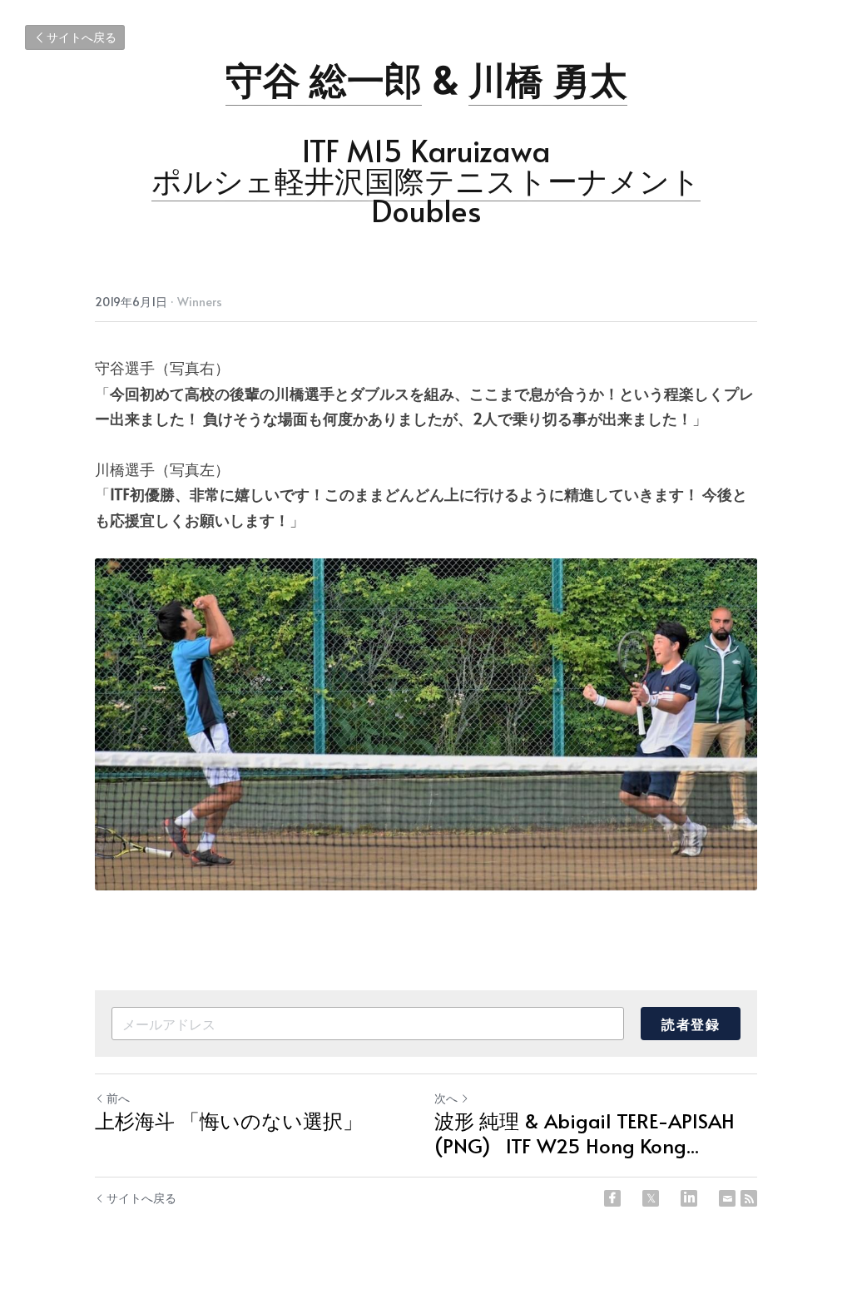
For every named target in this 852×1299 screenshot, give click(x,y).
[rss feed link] (749, 1198)
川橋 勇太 (547, 78)
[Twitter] (650, 1198)
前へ (118, 1098)
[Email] (727, 1198)
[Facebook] (612, 1198)
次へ (446, 1098)
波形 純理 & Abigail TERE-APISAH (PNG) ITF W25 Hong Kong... (584, 1133)
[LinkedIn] (689, 1198)
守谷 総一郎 (323, 78)
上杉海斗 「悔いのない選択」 (229, 1120)
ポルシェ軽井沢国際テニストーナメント (426, 180)
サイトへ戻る (81, 37)
